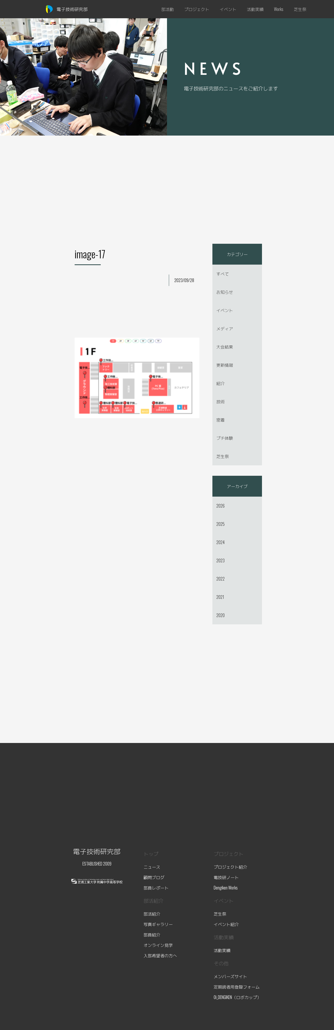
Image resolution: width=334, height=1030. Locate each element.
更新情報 (224, 365)
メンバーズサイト (230, 976)
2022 (220, 579)
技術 (220, 401)
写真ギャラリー (158, 924)
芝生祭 (222, 456)
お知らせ (224, 292)
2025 (220, 524)
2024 (220, 542)
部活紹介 (152, 914)
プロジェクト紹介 (230, 867)
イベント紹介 (226, 924)
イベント (224, 310)
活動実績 (222, 950)
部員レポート (156, 888)
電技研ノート (226, 877)
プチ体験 (224, 438)
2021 (220, 597)
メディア (224, 328)
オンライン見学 (158, 945)
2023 (220, 560)
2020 (220, 615)
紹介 (220, 383)
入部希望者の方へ (160, 955)
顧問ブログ (154, 877)
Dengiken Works (226, 888)
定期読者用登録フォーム (237, 987)
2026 (220, 506)
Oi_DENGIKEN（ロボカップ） (237, 997)
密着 (220, 420)
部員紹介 (152, 934)
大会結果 (224, 347)
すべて (222, 274)
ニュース (152, 867)
